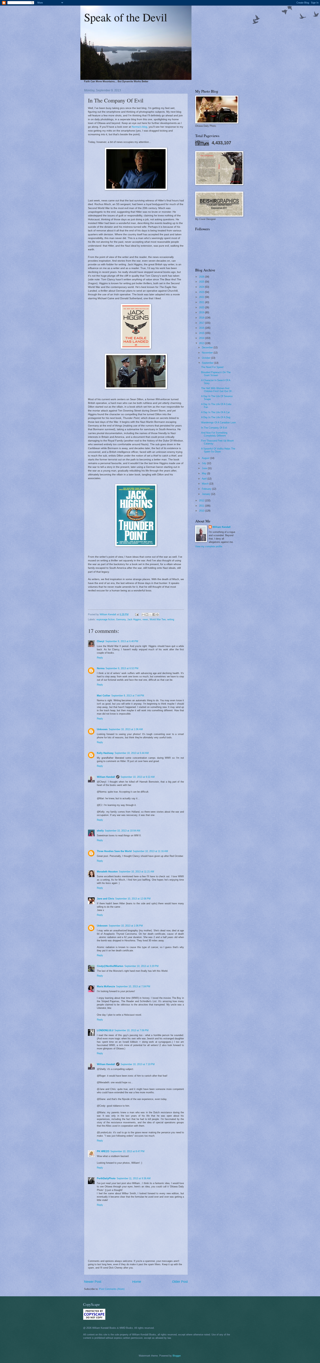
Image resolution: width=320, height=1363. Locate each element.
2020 (202, 307)
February (207, 488)
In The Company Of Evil (214, 427)
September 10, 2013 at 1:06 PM (126, 925)
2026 (202, 276)
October (206, 357)
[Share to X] (150, 614)
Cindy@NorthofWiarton (110, 966)
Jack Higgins (134, 619)
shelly (100, 830)
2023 (202, 292)
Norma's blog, (140, 126)
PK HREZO (103, 1151)
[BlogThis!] (147, 614)
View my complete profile (208, 546)
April (204, 478)
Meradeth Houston (107, 871)
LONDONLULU (105, 1030)
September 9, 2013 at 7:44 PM (127, 695)
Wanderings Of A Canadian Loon (218, 422)
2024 (202, 286)
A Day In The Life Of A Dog (215, 417)
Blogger (177, 1355)
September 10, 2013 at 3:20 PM (141, 966)
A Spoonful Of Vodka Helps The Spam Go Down (218, 450)
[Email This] (143, 614)
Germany (121, 619)
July (204, 463)
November (208, 352)
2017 (202, 322)
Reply (100, 657)
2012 (202, 500)
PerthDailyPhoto (106, 1178)
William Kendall (106, 777)
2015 (202, 333)
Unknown (102, 729)
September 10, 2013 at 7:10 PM (138, 1064)
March (205, 483)
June (205, 468)
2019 (202, 312)
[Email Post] (136, 614)
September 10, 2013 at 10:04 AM (122, 830)
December (208, 347)
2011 (202, 505)
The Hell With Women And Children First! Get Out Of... (217, 389)
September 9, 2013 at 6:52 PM (122, 668)
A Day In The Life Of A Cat (215, 412)
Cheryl (100, 641)
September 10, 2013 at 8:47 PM (127, 1151)
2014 (202, 338)
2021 (202, 302)
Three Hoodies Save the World (114, 851)
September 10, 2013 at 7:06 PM (131, 1030)
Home (136, 1282)
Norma (100, 668)
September (208, 362)
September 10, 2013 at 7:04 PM (133, 986)
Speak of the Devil (125, 17)
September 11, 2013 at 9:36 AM (134, 1178)
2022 (202, 297)
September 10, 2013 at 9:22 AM (138, 777)
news (145, 619)
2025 (202, 281)
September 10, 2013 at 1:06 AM (126, 729)
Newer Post (92, 1282)
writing (170, 619)
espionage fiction (105, 619)
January (206, 494)
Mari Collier (103, 695)
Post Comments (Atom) (111, 1289)
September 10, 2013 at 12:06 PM (133, 898)
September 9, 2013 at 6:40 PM (121, 641)
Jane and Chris (105, 898)
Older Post (180, 1282)
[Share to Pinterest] (157, 614)
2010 (202, 510)
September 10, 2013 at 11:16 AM (150, 851)
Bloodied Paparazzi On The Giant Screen (216, 373)
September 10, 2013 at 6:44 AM (132, 753)
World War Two (158, 619)
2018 (202, 317)
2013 (202, 343)
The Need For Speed (212, 367)
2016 (202, 327)
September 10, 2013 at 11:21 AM (136, 871)
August (206, 458)
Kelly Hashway (105, 753)
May (204, 473)
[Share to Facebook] (154, 614)
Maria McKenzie (106, 986)
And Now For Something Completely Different (214, 434)
